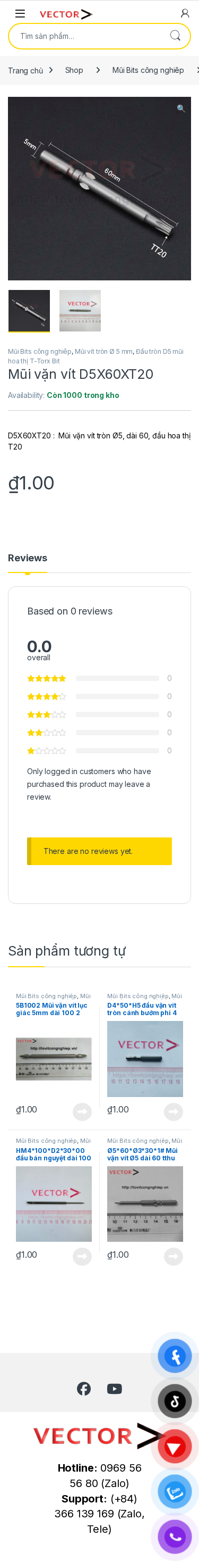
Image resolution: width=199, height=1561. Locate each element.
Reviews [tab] (27, 558)
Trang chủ (25, 69)
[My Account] (185, 13)
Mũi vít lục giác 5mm (53, 999)
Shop (74, 69)
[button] (181, 108)
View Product (78, 1112)
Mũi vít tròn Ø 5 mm (104, 351)
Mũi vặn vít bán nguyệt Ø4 (53, 1144)
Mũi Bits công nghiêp (148, 69)
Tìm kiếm (175, 36)
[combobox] (84, 36)
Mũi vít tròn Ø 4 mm (144, 999)
